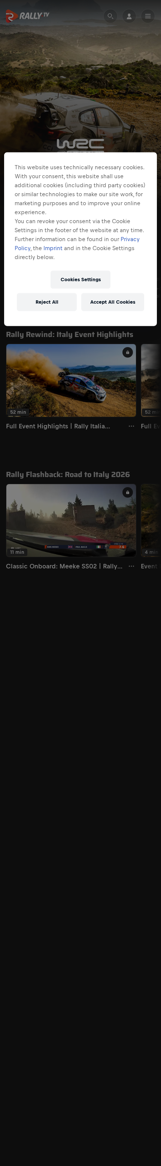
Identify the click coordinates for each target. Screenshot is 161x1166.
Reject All (47, 302)
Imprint (53, 248)
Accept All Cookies (112, 302)
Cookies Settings (81, 279)
